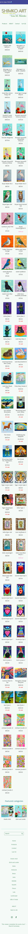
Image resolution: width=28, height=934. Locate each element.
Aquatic (14, 884)
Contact (17, 23)
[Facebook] (16, 917)
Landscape (14, 896)
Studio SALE (14, 859)
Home (14, 841)
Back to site (14, 910)
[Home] (14, 13)
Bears (14, 873)
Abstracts (14, 870)
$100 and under (14, 862)
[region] (14, 2)
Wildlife (14, 881)
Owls (14, 877)
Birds (14, 866)
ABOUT (11, 23)
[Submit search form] (22, 834)
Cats (14, 892)
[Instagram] (12, 917)
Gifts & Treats (14, 899)
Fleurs (14, 888)
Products (4, 23)
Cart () (24, 23)
